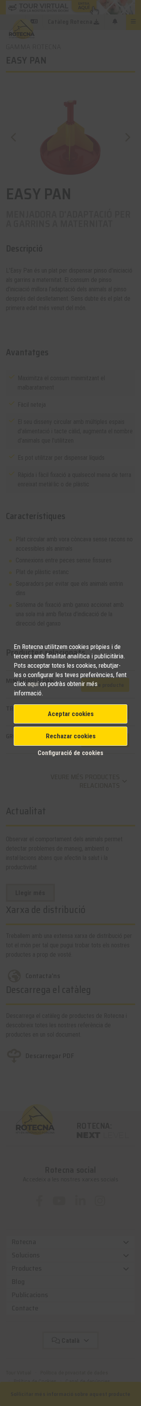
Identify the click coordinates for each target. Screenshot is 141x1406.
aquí (33, 684)
